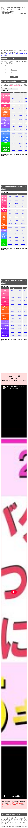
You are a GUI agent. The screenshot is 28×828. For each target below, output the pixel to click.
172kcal (20, 123)
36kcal (20, 95)
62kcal (20, 101)
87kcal (20, 108)
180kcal (20, 126)
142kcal (13, 115)
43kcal (20, 98)
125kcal (13, 119)
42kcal (13, 98)
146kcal (20, 115)
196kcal (13, 139)
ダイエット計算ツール (7, 12)
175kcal (13, 126)
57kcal (23, 196)
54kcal (10, 196)
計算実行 (14, 77)
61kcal (13, 101)
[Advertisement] (14, 32)
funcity (26, 1)
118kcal (13, 133)
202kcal (20, 139)
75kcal (13, 129)
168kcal (13, 123)
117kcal (20, 105)
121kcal (20, 133)
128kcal (20, 119)
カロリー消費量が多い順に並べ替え (9, 88)
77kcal (20, 129)
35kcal (13, 95)
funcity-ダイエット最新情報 (8, 11)
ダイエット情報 (3, 1)
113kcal (13, 105)
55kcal (16, 196)
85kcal (13, 108)
